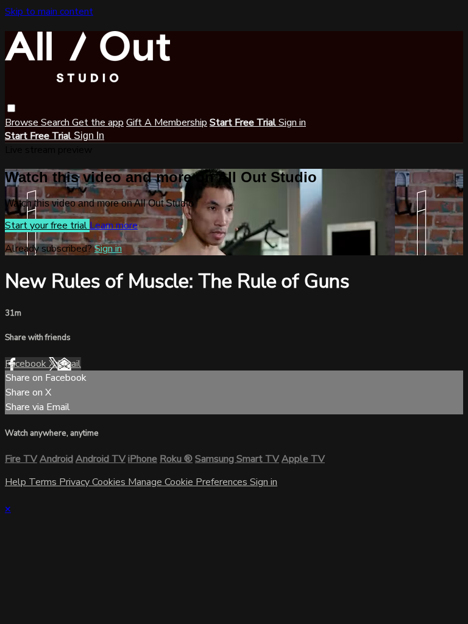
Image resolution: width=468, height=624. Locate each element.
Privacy (75, 482)
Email (69, 363)
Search (56, 122)
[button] (11, 108)
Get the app (98, 122)
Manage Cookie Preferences (189, 482)
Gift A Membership (166, 122)
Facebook (27, 363)
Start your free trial (47, 225)
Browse (23, 122)
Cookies (110, 482)
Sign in (292, 122)
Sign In (89, 135)
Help (17, 482)
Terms (44, 482)
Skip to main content (49, 11)
